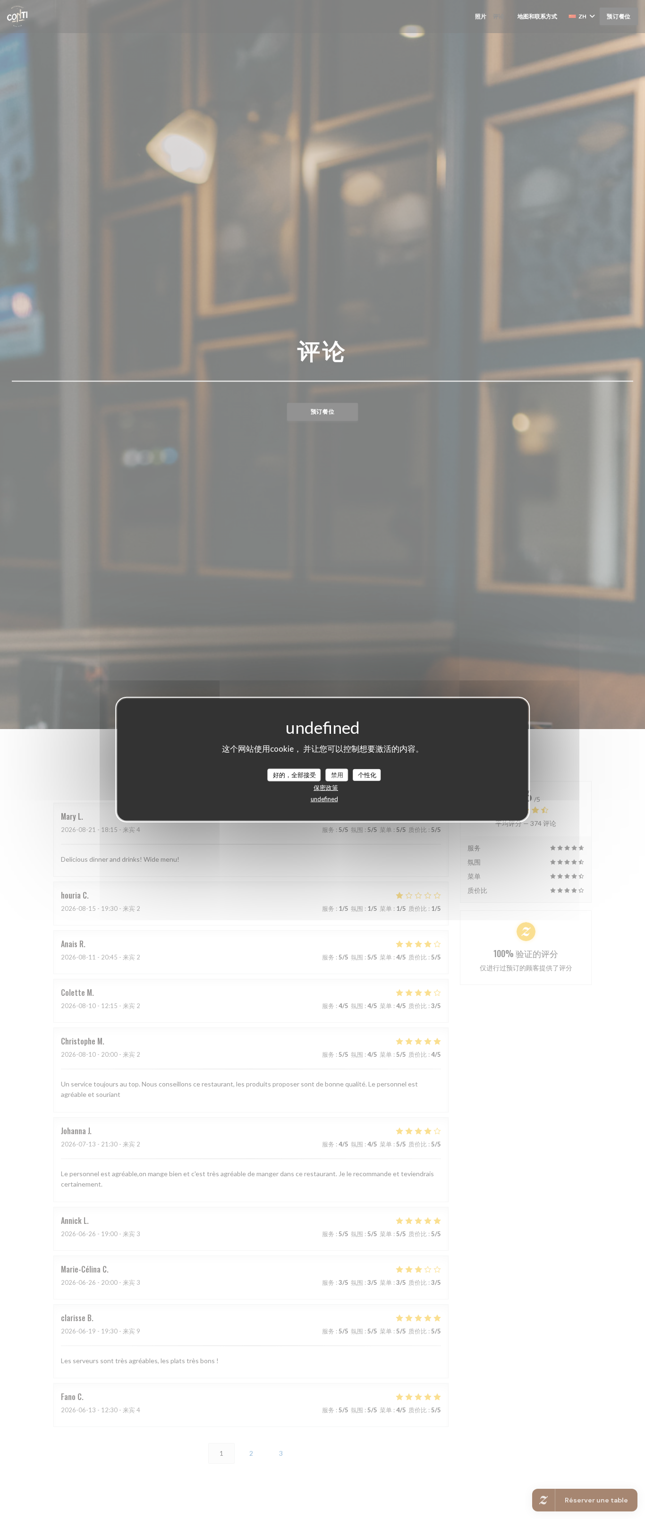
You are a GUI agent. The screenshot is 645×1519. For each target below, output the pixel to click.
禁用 (337, 774)
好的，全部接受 (294, 774)
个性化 (367, 774)
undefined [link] (324, 799)
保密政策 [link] (326, 787)
